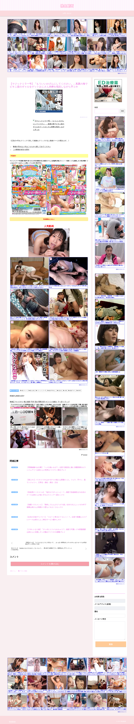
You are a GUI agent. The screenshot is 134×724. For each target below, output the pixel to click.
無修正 (12, 402)
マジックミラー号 (41, 390)
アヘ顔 (60, 402)
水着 (66, 390)
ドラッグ (66, 402)
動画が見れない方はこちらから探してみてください (32, 147)
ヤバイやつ (19, 402)
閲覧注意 (41, 402)
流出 (36, 402)
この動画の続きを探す (21, 149)
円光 (32, 402)
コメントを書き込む (50, 674)
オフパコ (48, 402)
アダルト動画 (15, 390)
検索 (96, 107)
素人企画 (32, 390)
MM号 (79, 390)
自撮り (54, 402)
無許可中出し (52, 390)
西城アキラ (72, 390)
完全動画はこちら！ (49, 219)
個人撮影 (27, 402)
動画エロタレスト (122, 73)
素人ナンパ (24, 390)
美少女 (60, 390)
